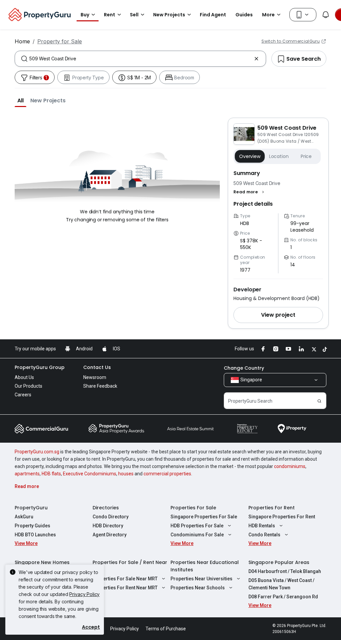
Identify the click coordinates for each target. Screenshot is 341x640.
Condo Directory (111, 516)
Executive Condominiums (89, 473)
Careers (23, 394)
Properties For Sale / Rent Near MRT (130, 566)
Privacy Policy (84, 594)
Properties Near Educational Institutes (204, 566)
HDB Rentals (261, 525)
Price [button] (306, 156)
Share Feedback (100, 386)
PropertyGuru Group (40, 367)
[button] (20, 100)
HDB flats (51, 473)
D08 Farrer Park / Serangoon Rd (283, 596)
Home (22, 41)
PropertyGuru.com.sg (37, 451)
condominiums (289, 466)
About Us (24, 377)
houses (126, 473)
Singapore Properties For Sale (203, 516)
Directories (106, 507)
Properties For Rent (271, 507)
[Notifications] (325, 14)
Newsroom (94, 377)
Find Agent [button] (213, 14)
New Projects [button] (169, 14)
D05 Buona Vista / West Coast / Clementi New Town (281, 584)
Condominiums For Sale (197, 534)
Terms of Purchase (166, 628)
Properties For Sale (193, 507)
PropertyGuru (31, 507)
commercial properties (167, 473)
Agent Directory (110, 534)
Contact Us (97, 367)
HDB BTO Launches (35, 534)
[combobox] (140, 58)
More (268, 14)
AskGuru (24, 516)
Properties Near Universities (201, 578)
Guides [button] (244, 14)
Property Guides (32, 525)
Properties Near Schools (197, 587)
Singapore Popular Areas (278, 562)
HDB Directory (108, 525)
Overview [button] (249, 156)
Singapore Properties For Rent (281, 516)
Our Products (28, 386)
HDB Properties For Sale (196, 525)
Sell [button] (134, 14)
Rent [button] (109, 14)
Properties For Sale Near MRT (125, 578)
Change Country (244, 368)
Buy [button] (85, 14)
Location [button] (279, 156)
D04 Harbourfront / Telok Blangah (284, 571)
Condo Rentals (264, 534)
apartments (27, 473)
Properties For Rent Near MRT (125, 587)
